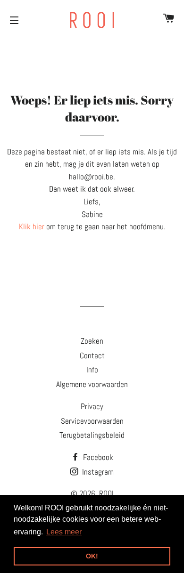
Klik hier (31, 226)
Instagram (97, 472)
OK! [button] (92, 556)
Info (92, 369)
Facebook (97, 457)
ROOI (106, 493)
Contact (92, 355)
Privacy (92, 406)
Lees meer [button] (64, 532)
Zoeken (92, 341)
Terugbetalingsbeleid (92, 435)
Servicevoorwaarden (92, 421)
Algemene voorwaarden (92, 384)
